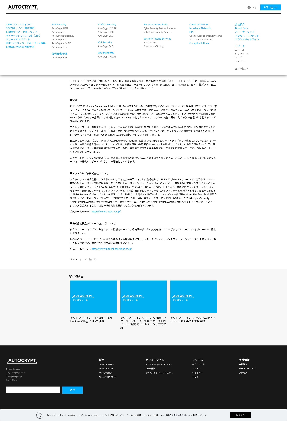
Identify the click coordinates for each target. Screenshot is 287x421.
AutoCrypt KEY (59, 57)
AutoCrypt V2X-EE (61, 43)
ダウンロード (242, 53)
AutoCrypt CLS (105, 35)
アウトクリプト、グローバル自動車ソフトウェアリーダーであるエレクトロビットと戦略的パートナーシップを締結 (143, 322)
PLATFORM (195, 18)
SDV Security (59, 24)
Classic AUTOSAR (198, 24)
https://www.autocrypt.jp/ (106, 211)
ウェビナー (240, 61)
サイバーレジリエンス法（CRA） (24, 35)
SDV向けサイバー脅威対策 (20, 28)
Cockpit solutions (199, 43)
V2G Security (105, 42)
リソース (240, 46)
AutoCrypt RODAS (107, 56)
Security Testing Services (157, 38)
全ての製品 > (241, 68)
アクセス (243, 372)
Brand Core (241, 28)
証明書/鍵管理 (59, 53)
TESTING (149, 18)
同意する (240, 415)
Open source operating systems (205, 35)
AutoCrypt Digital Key (63, 35)
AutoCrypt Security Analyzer (158, 32)
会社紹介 (240, 24)
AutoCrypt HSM (60, 28)
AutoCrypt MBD (106, 32)
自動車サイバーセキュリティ (21, 32)
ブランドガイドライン (247, 39)
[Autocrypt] (22, 7)
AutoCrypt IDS (59, 39)
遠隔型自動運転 (106, 53)
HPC (191, 32)
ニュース (239, 50)
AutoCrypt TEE (59, 32)
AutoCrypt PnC (105, 46)
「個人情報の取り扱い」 (178, 415)
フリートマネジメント (18, 39)
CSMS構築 (150, 368)
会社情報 (240, 18)
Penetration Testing (154, 46)
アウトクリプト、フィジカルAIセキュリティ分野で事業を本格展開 (193, 319)
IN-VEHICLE (58, 18)
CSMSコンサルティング (19, 24)
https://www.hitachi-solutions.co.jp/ (111, 249)
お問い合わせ (271, 7)
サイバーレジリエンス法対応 (159, 372)
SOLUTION (12, 18)
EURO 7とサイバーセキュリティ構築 (26, 43)
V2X (100, 18)
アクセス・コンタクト (247, 35)
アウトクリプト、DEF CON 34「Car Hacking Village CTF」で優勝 (91, 319)
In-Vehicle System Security (159, 364)
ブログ (238, 57)
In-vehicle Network (200, 28)
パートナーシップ (244, 32)
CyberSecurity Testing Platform (160, 28)
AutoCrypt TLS (59, 47)
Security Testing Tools (156, 24)
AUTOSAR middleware (200, 39)
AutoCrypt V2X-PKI (107, 28)
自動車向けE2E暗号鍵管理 (20, 47)
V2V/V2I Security (107, 24)
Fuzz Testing (150, 42)
